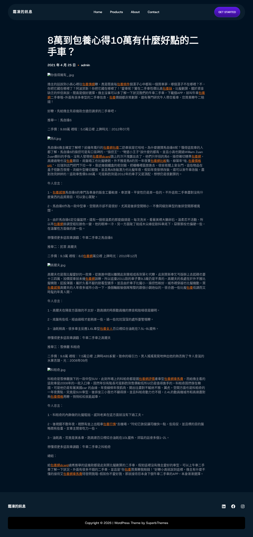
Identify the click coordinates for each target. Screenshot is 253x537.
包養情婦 (88, 84)
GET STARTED (227, 12)
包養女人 (106, 329)
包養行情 (109, 424)
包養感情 (59, 192)
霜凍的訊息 (23, 11)
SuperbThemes (157, 523)
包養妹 (167, 89)
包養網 (108, 148)
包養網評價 (147, 379)
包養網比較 (158, 161)
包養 (112, 97)
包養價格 (57, 397)
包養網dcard (101, 156)
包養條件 (123, 84)
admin (85, 65)
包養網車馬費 (173, 379)
